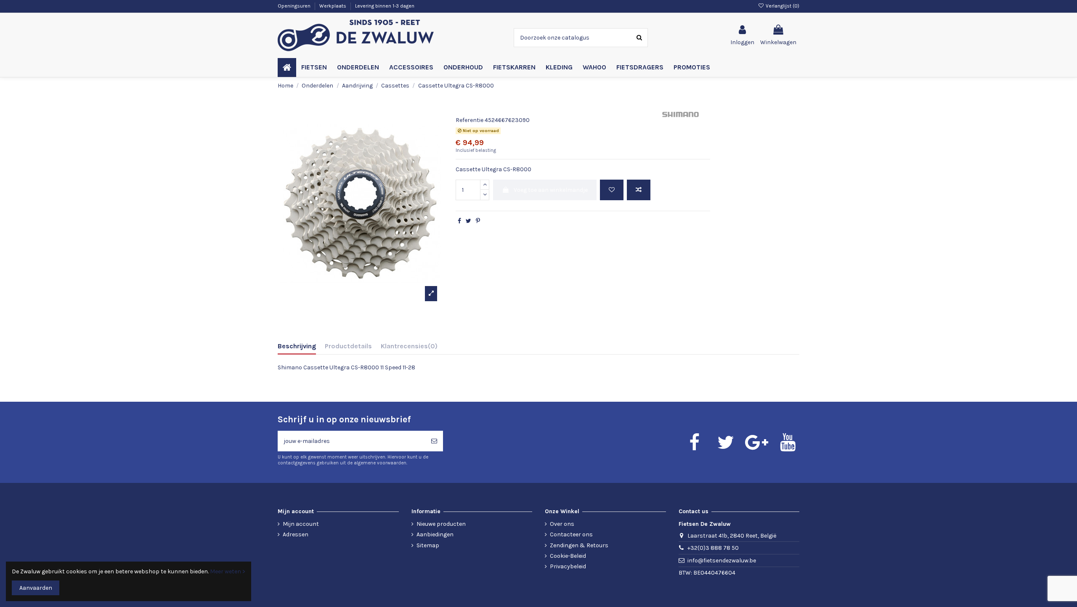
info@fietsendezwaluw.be (721, 560)
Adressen (295, 534)
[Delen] (459, 221)
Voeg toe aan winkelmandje (551, 189)
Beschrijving (297, 346)
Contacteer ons (571, 534)
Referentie (469, 120)
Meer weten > (227, 571)
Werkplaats (333, 6)
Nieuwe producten (441, 523)
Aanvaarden (35, 587)
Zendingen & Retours (579, 545)
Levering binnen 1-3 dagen (384, 6)
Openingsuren (295, 6)
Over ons (562, 523)
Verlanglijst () (781, 6)
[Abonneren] (434, 441)
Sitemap (427, 545)
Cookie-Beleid (568, 555)
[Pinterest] (478, 221)
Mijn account (301, 523)
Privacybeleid (568, 566)
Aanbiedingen (435, 534)
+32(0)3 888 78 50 (713, 547)
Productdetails (348, 346)
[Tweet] (468, 221)
